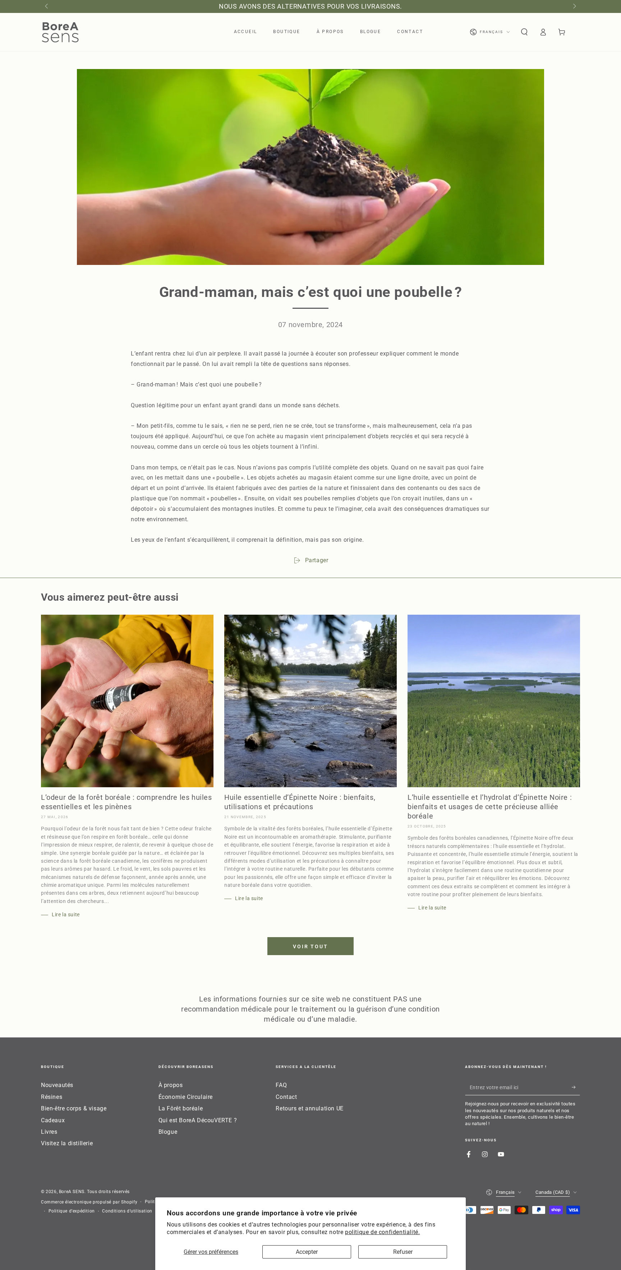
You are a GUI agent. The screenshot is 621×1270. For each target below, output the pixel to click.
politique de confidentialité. (382, 1232)
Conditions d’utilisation (127, 1211)
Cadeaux (53, 1120)
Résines (51, 1097)
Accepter (307, 1251)
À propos (170, 1085)
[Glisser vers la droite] (574, 6)
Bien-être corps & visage (73, 1108)
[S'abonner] (576, 1087)
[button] (524, 32)
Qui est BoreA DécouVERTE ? (197, 1120)
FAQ (281, 1085)
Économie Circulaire (185, 1097)
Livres (49, 1131)
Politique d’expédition (72, 1211)
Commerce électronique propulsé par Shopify (89, 1202)
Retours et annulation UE (309, 1108)
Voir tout (310, 946)
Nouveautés (57, 1085)
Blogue (168, 1131)
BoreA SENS (71, 1191)
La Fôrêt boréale (180, 1108)
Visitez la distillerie (67, 1143)
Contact (286, 1097)
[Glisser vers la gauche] (47, 6)
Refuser (403, 1251)
